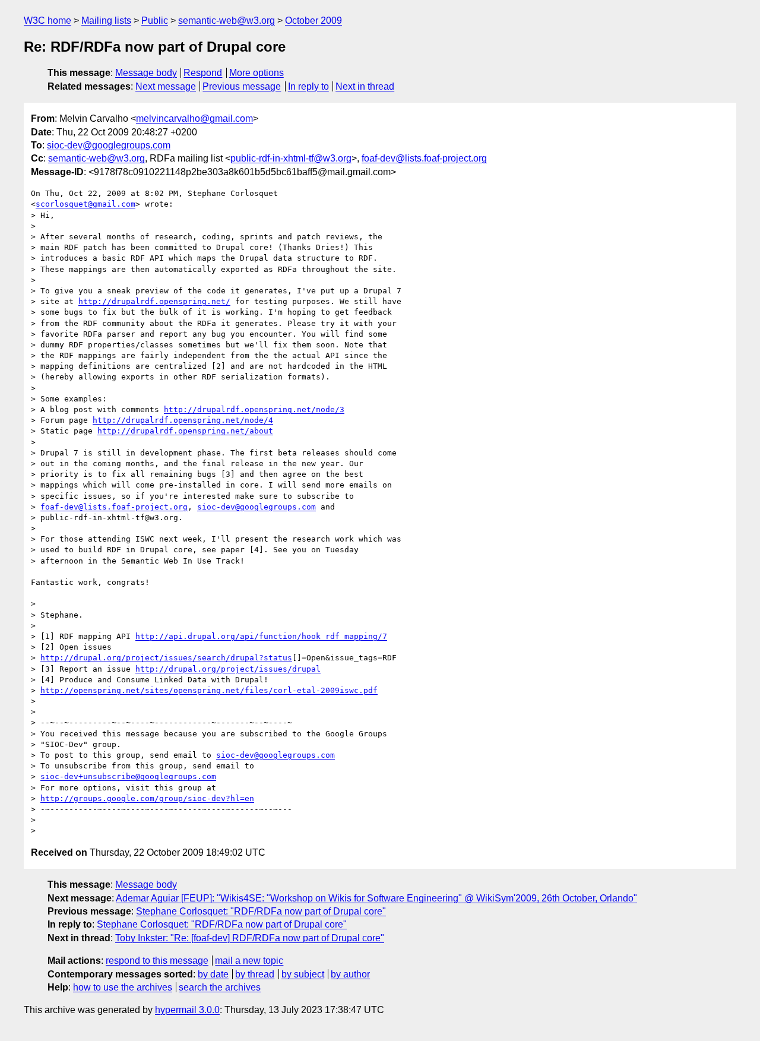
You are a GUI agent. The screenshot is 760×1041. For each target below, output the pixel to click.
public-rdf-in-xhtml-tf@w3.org (291, 158)
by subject (302, 974)
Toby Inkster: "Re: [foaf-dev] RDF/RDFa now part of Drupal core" (249, 938)
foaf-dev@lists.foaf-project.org (424, 158)
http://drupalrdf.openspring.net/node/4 (183, 420)
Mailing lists (106, 20)
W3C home (47, 20)
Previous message (241, 86)
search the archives (220, 987)
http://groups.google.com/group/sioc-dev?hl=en (147, 798)
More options (256, 73)
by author (350, 974)
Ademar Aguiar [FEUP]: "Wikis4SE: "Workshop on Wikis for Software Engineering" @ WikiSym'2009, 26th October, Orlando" (376, 898)
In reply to (308, 86)
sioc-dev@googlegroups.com (108, 145)
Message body (146, 73)
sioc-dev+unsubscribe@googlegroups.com (128, 776)
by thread (254, 974)
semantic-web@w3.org (226, 20)
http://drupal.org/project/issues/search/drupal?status (166, 657)
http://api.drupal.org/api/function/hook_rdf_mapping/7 (261, 636)
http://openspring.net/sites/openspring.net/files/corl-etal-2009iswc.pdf (209, 690)
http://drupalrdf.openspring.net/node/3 (254, 409)
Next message (165, 86)
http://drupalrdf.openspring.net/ (154, 301)
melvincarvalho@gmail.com (194, 118)
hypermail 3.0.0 (187, 1010)
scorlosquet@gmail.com (85, 204)
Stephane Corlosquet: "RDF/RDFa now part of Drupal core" (261, 911)
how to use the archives (122, 987)
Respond (202, 73)
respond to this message (157, 960)
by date (213, 974)
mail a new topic (249, 960)
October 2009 (313, 20)
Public (154, 20)
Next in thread (364, 86)
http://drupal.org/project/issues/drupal (228, 669)
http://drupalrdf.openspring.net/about (185, 430)
